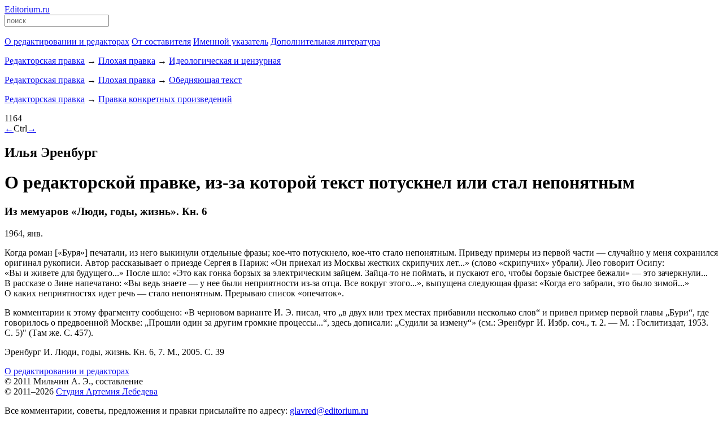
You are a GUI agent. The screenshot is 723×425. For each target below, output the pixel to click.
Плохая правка (126, 60)
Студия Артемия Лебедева (107, 391)
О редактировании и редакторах (67, 371)
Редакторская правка (45, 60)
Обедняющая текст (205, 80)
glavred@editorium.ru (329, 410)
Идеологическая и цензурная (225, 60)
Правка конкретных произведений (165, 99)
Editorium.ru (27, 9)
